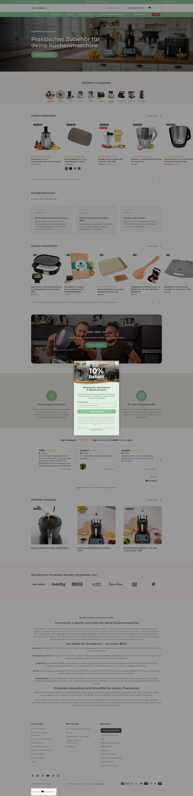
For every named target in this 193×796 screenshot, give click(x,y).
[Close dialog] (116, 363)
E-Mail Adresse (82, 402)
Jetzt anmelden (96, 411)
